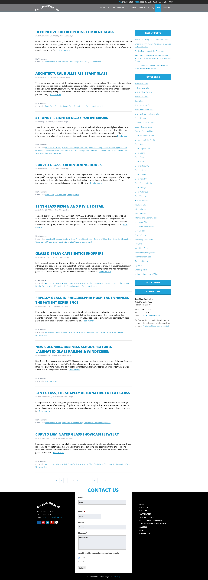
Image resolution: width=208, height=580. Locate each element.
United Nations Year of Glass (146, 274)
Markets (120, 8)
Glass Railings (140, 187)
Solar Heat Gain (141, 248)
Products (111, 8)
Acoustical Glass (52, 239)
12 (105, 480)
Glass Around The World (145, 140)
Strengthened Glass (82, 106)
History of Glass (141, 200)
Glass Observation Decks (145, 183)
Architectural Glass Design (152, 524)
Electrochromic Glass (143, 127)
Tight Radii (139, 265)
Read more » (64, 50)
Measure (142, 8)
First (80, 506)
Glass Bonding (140, 144)
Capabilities (131, 8)
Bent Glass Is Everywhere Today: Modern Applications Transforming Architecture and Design (153, 58)
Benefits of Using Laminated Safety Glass (151, 39)
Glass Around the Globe (144, 135)
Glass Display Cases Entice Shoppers (69, 253)
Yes (84, 558)
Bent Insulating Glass (98, 147)
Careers (143, 527)
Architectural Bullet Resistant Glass (71, 73)
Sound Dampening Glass (145, 252)
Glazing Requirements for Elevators (149, 51)
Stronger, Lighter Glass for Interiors (71, 117)
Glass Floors (140, 161)
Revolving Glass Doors (144, 239)
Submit (82, 568)
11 (100, 480)
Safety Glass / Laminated (151, 520)
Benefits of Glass (100, 239)
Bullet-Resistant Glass (64, 106)
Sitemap (117, 576)
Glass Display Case (142, 148)
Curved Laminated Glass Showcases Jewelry (77, 434)
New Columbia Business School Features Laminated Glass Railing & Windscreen (73, 349)
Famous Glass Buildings (144, 131)
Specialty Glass (146, 517)
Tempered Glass (42, 153)
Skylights (138, 244)
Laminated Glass (104, 150)
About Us (143, 507)
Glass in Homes (52, 150)
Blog (158, 8)
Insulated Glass (53, 286)
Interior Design (78, 150)
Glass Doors (40, 150)
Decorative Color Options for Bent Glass (74, 32)
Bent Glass (83, 62)
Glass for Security (142, 166)
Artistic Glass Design (70, 62)
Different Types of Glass (117, 147)
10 (95, 480)
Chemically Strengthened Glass (147, 114)
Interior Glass (91, 150)
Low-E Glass (140, 231)
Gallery (151, 8)
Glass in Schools (141, 174)
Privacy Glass (117, 332)
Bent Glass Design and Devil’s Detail (69, 206)
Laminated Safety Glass (144, 226)
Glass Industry (66, 150)
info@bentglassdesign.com (151, 315)
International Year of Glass (146, 218)
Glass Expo (139, 157)
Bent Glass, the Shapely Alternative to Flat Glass (82, 393)
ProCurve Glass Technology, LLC (156, 326)
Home (102, 8)
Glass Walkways (141, 192)
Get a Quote (153, 282)
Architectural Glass (53, 62)
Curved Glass (60, 194)
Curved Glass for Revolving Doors (68, 165)
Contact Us (167, 8)
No (84, 561)
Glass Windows (141, 196)
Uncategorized (95, 62)
